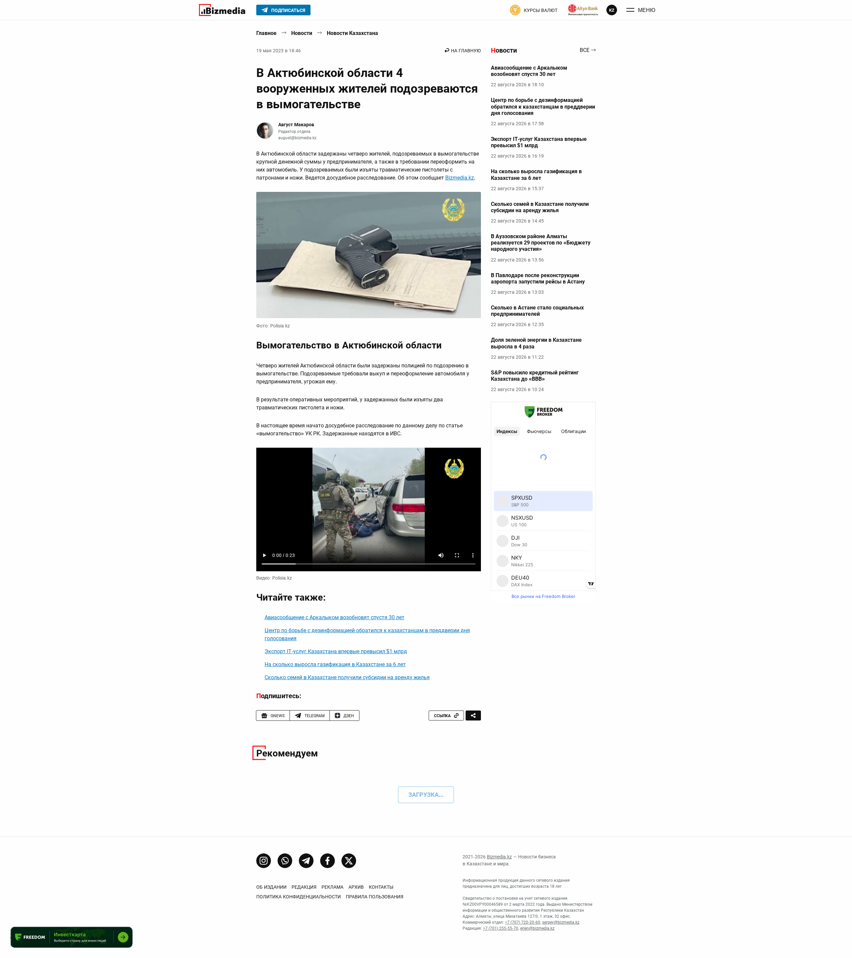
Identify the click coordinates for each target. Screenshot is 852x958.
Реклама (332, 887)
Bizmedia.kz (459, 178)
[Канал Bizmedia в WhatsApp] (285, 860)
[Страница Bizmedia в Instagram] (263, 860)
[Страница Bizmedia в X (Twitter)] (348, 860)
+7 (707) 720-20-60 (522, 922)
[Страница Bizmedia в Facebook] (327, 860)
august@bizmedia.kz (297, 138)
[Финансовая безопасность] (583, 10)
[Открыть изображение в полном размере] (368, 255)
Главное (266, 33)
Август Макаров (296, 124)
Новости (301, 33)
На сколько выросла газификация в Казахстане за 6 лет (335, 664)
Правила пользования (374, 896)
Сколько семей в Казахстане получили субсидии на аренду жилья (347, 677)
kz (611, 10)
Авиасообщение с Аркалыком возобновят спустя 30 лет (334, 617)
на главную (466, 50)
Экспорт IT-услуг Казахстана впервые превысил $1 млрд (336, 651)
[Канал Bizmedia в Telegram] (306, 860)
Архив (356, 887)
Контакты (381, 887)
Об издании (271, 887)
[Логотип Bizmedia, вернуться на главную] (222, 10)
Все (584, 50)
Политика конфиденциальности (298, 896)
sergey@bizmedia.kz (560, 922)
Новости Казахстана (352, 33)
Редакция (304, 887)
